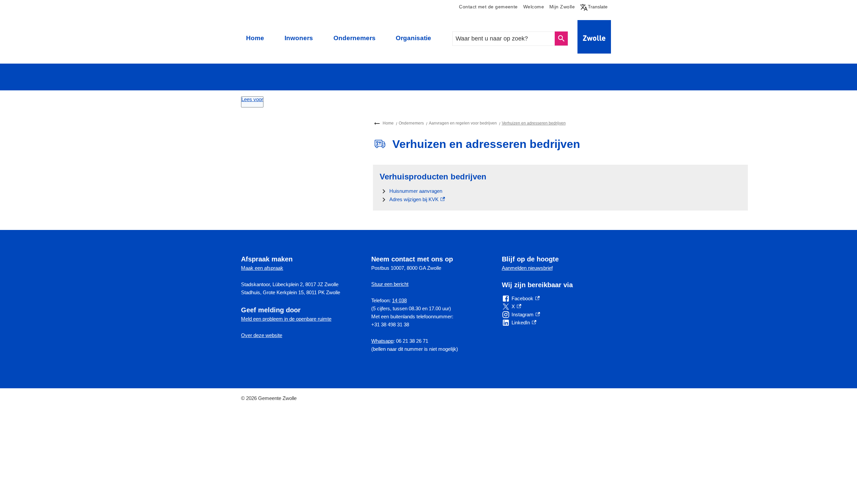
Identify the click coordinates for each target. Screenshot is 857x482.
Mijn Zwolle (562, 6)
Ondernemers (354, 38)
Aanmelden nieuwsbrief (527, 268)
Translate (595, 6)
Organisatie (413, 38)
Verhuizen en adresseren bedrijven (534, 123)
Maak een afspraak (262, 268)
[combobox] (504, 38)
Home (255, 38)
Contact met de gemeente (488, 6)
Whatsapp (382, 341)
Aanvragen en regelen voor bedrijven (463, 123)
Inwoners (299, 38)
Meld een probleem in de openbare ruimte (286, 319)
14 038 (399, 300)
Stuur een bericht (389, 284)
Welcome (533, 6)
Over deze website (261, 335)
